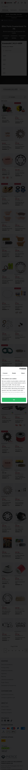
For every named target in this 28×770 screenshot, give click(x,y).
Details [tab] (14, 373)
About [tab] (23, 373)
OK (14, 399)
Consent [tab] (5, 373)
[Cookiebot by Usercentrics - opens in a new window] (19, 369)
